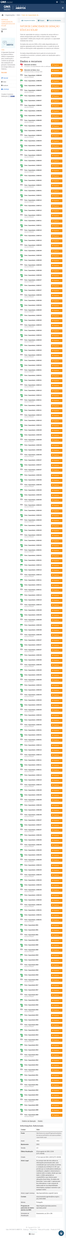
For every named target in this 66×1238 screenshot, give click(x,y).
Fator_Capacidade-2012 (31, 1060)
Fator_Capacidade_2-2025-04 (33, 325)
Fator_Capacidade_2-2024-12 (33, 385)
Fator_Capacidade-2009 (31, 1105)
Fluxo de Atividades (54, 20)
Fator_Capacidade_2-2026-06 (33, 105)
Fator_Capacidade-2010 (31, 1090)
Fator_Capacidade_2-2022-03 (33, 880)
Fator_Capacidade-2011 (31, 1075)
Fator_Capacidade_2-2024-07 (33, 460)
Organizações (10, 15)
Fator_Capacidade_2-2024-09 (33, 430)
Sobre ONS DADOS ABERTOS (14, 1229)
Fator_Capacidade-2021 (31, 925)
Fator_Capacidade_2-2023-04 (33, 685)
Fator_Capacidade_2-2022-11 (32, 760)
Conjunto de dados (29, 20)
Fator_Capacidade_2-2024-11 (32, 400)
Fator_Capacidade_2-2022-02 (33, 895)
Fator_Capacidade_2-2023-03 (33, 700)
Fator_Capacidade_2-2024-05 (33, 490)
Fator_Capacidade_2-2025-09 (33, 245)
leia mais (4, 72)
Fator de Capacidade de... (31, 15)
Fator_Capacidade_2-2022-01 (33, 910)
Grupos (41, 20)
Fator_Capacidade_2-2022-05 (33, 850)
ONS (18, 15)
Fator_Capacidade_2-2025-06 (33, 295)
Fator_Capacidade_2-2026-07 (33, 90)
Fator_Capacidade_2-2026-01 (33, 185)
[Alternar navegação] (62, 8)
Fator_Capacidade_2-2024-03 (33, 520)
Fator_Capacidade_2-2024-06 (33, 475)
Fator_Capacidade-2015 (31, 1015)
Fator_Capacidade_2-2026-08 (33, 75)
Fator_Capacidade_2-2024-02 (33, 535)
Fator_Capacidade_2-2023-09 (33, 610)
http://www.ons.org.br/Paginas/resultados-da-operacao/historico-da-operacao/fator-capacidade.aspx (49, 1135)
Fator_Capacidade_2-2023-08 (33, 625)
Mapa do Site (33, 1229)
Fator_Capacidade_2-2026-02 (33, 170)
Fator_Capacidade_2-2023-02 (33, 715)
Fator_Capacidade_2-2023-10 (33, 595)
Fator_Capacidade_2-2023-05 (33, 670)
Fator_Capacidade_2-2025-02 (33, 355)
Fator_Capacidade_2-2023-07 (33, 640)
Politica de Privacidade (43, 1229)
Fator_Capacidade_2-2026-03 (33, 155)
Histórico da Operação (29, 1121)
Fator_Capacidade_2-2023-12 (33, 565)
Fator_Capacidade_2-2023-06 (33, 655)
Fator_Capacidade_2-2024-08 (33, 445)
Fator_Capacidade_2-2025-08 (33, 265)
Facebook (5, 85)
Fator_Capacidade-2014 (31, 1030)
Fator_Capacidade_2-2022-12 (33, 745)
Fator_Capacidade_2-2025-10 (33, 230)
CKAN (32, 1234)
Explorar (56, 65)
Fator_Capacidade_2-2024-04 (33, 505)
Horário (40, 1121)
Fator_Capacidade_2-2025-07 (33, 280)
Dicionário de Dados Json (32, 70)
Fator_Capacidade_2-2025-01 (33, 370)
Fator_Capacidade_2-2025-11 (32, 215)
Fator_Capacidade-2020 (31, 940)
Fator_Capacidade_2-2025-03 (33, 340)
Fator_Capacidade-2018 (31, 970)
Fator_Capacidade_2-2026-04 (33, 135)
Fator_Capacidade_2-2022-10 (33, 775)
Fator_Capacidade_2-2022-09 (33, 790)
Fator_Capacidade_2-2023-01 (33, 730)
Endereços (26, 1229)
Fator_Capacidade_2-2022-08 (33, 805)
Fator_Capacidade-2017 (31, 985)
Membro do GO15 (55, 1229)
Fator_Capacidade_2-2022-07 (33, 820)
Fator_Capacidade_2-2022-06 (33, 835)
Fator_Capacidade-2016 (31, 1000)
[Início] (2, 15)
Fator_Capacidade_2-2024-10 (33, 415)
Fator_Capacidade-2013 (31, 1045)
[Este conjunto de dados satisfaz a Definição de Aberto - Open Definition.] (11, 96)
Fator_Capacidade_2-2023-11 (32, 580)
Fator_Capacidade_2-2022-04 (33, 865)
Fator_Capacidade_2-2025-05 (33, 310)
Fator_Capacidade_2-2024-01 (33, 550)
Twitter (4, 82)
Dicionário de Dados (30, 64)
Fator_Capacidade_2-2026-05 (33, 120)
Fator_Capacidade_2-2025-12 (33, 200)
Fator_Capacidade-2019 (31, 955)
